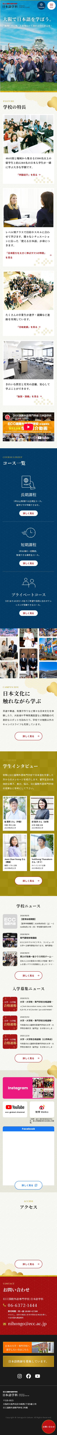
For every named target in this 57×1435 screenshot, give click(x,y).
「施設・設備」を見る (27, 396)
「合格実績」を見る (27, 327)
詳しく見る (28, 513)
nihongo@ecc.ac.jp (27, 1323)
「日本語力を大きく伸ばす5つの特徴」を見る (26, 255)
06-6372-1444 (22, 1305)
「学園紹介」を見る (27, 174)
